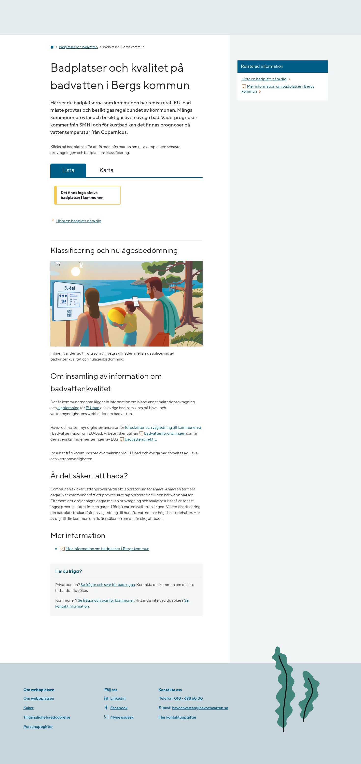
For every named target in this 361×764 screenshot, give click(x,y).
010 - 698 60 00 (188, 698)
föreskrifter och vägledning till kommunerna (163, 427)
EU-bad (92, 407)
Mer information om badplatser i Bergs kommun (107, 548)
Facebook (118, 708)
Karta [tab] (106, 170)
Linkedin (117, 698)
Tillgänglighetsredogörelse (46, 717)
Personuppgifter (38, 726)
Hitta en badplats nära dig (78, 221)
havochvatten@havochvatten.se (200, 708)
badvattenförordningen (164, 433)
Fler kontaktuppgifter (177, 717)
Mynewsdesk (121, 717)
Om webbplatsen (38, 698)
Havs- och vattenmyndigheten (52, 47)
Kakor (28, 708)
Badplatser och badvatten (78, 47)
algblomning (68, 407)
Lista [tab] (68, 170)
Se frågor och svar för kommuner (106, 600)
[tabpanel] (126, 195)
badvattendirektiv (140, 439)
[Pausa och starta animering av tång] (302, 690)
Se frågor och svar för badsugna (108, 584)
